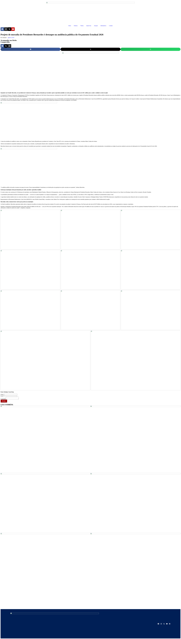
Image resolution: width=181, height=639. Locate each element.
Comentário (3, 398)
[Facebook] (2, 29)
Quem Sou (88, 25)
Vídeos (82, 25)
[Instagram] (6, 29)
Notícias (75, 25)
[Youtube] (13, 29)
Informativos (103, 25)
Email (2, 396)
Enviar (4, 401)
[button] (31, 49)
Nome (2, 394)
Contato (111, 25)
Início (69, 25)
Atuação (96, 25)
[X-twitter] (9, 29)
